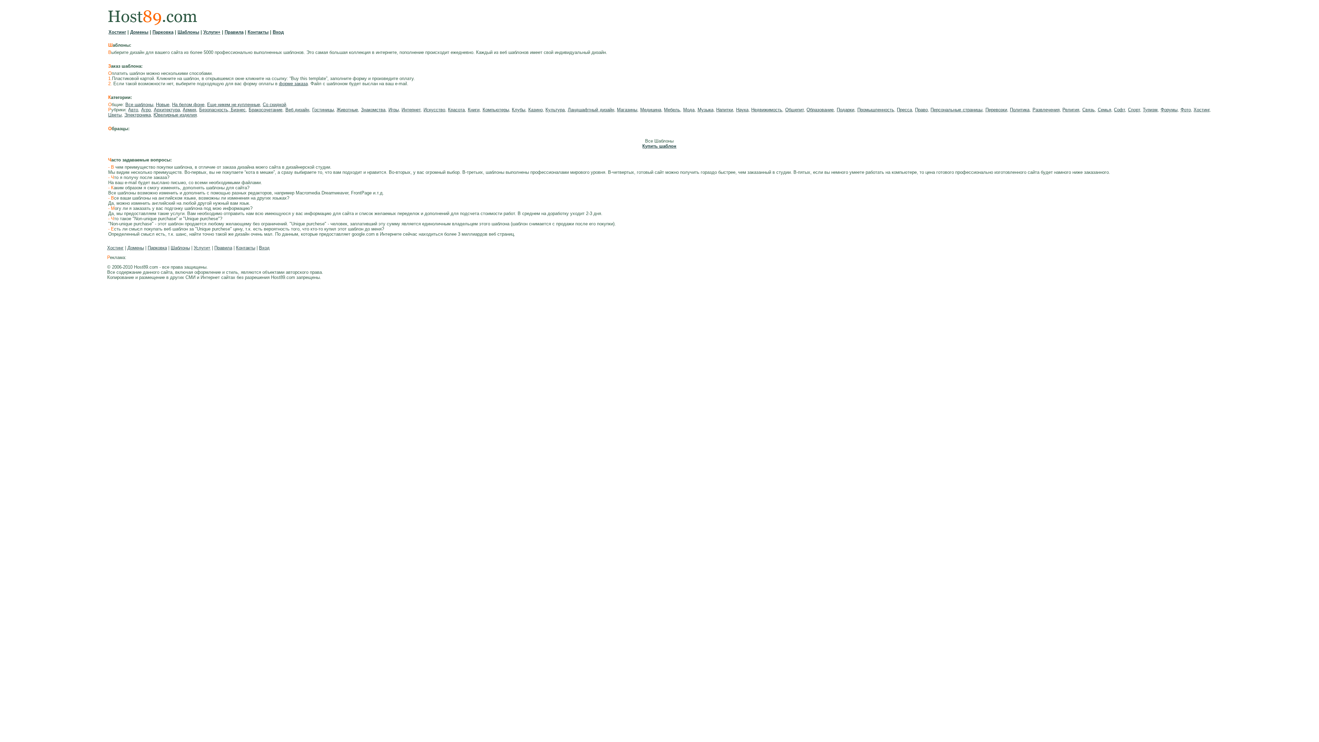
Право (921, 109)
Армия (189, 109)
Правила (234, 32)
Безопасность (213, 109)
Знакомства (373, 109)
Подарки (845, 109)
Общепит (794, 109)
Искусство (434, 109)
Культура (555, 109)
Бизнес (237, 109)
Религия (1070, 109)
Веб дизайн (297, 109)
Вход (278, 32)
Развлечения (1046, 109)
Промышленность (875, 109)
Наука (742, 109)
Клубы (518, 109)
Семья (1104, 109)
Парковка (163, 32)
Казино (535, 109)
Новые (162, 104)
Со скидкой (274, 104)
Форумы (1169, 109)
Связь (1088, 109)
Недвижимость (766, 109)
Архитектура (167, 109)
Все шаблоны (139, 104)
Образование (820, 109)
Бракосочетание (265, 109)
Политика (1019, 109)
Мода (689, 109)
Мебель (672, 109)
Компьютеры (496, 109)
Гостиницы (323, 109)
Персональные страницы (956, 109)
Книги (474, 109)
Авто (133, 109)
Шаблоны (188, 32)
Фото (1186, 109)
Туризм (1150, 109)
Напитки (724, 109)
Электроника (137, 114)
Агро (146, 109)
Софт (1119, 109)
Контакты (258, 32)
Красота (456, 109)
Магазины (627, 109)
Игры (393, 109)
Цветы (115, 114)
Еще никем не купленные (233, 104)
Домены (139, 32)
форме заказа (293, 83)
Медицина (650, 109)
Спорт (1134, 109)
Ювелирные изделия (175, 114)
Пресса (904, 109)
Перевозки (996, 109)
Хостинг (117, 32)
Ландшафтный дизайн (591, 109)
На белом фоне (188, 104)
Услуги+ (212, 32)
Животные (347, 109)
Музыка (705, 109)
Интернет (411, 109)
